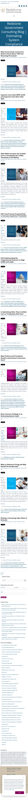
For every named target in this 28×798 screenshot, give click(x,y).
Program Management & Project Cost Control (11, 719)
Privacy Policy (11, 789)
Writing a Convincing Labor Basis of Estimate (14, 519)
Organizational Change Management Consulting (12, 715)
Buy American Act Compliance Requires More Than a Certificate (14, 627)
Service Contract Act (7, 733)
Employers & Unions (6, 676)
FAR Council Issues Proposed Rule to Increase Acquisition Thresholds (13, 215)
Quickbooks (5, 724)
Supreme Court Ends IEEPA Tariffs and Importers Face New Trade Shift (13, 97)
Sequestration (5, 731)
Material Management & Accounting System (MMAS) (13, 708)
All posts (2, 572)
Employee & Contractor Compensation (10, 674)
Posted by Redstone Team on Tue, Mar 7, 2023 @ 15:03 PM (13, 521)
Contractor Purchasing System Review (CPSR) (10, 347)
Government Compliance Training (9, 688)
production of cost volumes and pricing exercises (3, 539)
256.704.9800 (12, 774)
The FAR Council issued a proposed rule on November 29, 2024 (3, 230)
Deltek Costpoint (6, 667)
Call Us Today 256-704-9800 (12, 1)
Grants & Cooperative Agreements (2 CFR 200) (12, 697)
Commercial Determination (20, 89)
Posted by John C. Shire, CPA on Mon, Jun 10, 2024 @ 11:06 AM (14, 315)
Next (2, 574)
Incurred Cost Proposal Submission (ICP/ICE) (11, 701)
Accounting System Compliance (11, 399)
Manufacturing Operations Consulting (10, 706)
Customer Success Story (7, 658)
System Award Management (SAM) (9, 737)
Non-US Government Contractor (8, 710)
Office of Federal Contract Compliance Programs (12, 713)
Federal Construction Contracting (9, 685)
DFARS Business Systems (18, 400)
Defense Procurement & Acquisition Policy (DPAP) (12, 665)
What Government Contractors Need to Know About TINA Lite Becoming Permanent (12, 54)
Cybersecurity (5, 661)
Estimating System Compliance (7, 89)
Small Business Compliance (10, 301)
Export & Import (4, 144)
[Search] (25, 580)
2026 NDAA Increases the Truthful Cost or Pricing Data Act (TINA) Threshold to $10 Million (13, 156)
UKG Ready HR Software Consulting (9, 740)
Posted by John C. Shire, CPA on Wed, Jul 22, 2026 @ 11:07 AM (13, 57)
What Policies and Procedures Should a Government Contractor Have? (13, 358)
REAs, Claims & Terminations (8, 726)
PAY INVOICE (3, 1)
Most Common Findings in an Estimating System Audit (11, 415)
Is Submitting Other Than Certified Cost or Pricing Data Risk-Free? (13, 313)
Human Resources (4, 402)
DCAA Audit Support (9, 87)
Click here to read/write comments (14, 81)
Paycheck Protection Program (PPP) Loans (11, 717)
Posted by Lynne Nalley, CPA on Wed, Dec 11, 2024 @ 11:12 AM (13, 217)
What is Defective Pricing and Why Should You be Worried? (13, 465)
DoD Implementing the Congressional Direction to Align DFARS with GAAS (13, 260)
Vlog (3, 744)
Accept (19, 792)
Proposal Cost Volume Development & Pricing (13, 84)
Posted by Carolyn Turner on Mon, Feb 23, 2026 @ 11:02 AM (13, 100)
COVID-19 (4, 656)
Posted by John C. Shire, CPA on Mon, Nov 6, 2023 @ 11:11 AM (13, 361)
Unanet (4, 742)
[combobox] (13, 580)
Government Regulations (19, 87)
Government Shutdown (7, 694)
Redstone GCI (5, 728)
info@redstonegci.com (5, 3)
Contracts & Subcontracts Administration (9, 86)
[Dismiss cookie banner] (23, 777)
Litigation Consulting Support (8, 703)
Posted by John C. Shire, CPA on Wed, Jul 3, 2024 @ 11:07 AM (13, 263)
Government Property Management (9, 690)
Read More (3, 79)
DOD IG (4, 672)
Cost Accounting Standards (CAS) (11, 250)
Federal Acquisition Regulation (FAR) (8, 206)
